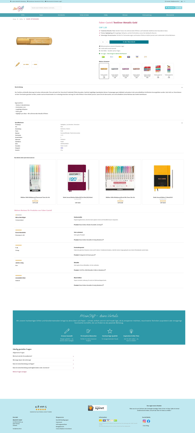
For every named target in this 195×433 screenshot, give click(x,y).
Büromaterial (170, 15)
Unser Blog (146, 425)
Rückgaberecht (60, 426)
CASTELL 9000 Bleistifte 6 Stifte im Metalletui (91, 270)
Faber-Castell (106, 23)
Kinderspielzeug (146, 15)
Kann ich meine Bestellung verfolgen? (23, 364)
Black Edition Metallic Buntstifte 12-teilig (90, 224)
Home (14, 19)
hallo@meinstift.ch (17, 428)
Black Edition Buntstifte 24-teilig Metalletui (90, 240)
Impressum (59, 422)
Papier (41, 15)
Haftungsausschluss (61, 424)
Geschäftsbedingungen (62, 420)
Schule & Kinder (84, 15)
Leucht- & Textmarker (32, 19)
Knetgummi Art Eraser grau (86, 255)
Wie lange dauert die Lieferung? (22, 360)
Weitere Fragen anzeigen (20, 371)
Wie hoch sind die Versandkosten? (22, 356)
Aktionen (125, 15)
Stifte (22, 15)
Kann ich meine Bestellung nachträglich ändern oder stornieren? (31, 367)
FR (184, 1)
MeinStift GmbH (17, 420)
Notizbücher (61, 15)
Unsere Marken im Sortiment (64, 428)
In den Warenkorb (129, 42)
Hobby (106, 15)
